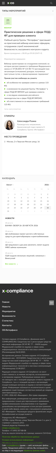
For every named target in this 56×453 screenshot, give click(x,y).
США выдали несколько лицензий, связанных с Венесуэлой (25, 257)
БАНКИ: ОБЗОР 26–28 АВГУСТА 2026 (21, 226)
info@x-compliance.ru (11, 428)
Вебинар (7, 28)
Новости (6, 307)
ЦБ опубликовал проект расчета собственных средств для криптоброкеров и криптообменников (26, 235)
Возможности (8, 316)
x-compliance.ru (13, 445)
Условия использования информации (17, 440)
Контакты (7, 325)
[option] (8, 194)
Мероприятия (8, 311)
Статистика (7, 321)
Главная (5, 302)
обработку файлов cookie (34, 451)
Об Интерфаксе (10, 330)
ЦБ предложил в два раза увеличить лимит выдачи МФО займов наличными (27, 246)
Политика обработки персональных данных (20, 437)
